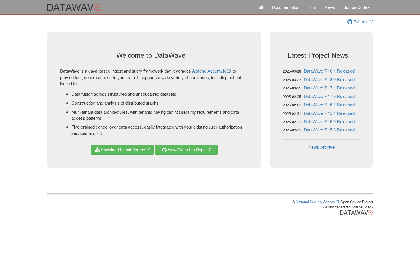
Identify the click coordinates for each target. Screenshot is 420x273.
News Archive (321, 147)
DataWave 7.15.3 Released (329, 130)
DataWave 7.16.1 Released (329, 104)
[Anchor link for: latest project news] (351, 54)
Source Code (355, 7)
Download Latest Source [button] (122, 149)
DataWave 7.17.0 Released (329, 96)
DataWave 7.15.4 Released (329, 113)
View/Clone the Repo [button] (186, 149)
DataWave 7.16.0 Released (329, 121)
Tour (312, 7)
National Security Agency (315, 201)
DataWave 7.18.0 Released (329, 79)
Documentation (285, 7)
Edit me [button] (360, 22)
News (330, 7)
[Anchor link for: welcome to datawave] (188, 54)
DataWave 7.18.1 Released (329, 71)
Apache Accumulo (209, 71)
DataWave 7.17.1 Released (329, 88)
